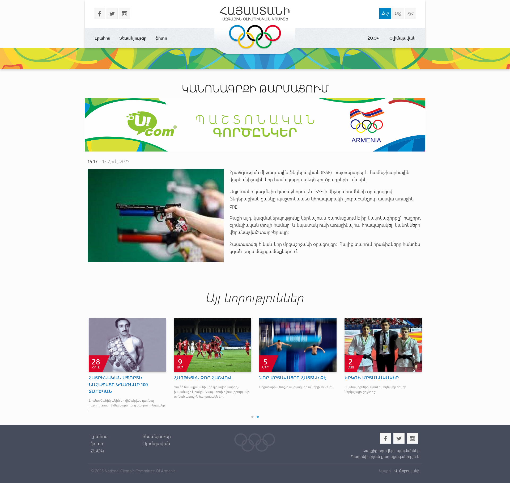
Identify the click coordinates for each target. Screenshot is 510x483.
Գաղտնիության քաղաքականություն (385, 456)
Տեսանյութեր (132, 38)
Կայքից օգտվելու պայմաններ (391, 450)
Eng (398, 13)
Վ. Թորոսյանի (406, 470)
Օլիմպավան (402, 38)
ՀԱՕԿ (374, 38)
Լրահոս (102, 38)
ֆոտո (161, 38)
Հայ (385, 13)
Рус (410, 13)
